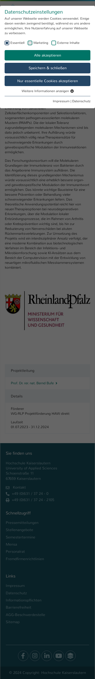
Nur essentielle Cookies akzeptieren (47, 80)
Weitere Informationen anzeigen (46, 91)
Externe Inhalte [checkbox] (68, 43)
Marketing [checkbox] (40, 43)
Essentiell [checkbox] (17, 43)
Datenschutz (81, 101)
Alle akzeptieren (47, 55)
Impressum (61, 101)
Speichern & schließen (48, 68)
